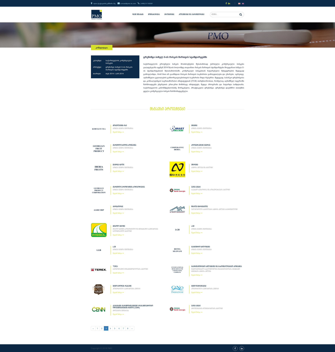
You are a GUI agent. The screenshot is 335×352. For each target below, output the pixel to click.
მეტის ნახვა (117, 132)
